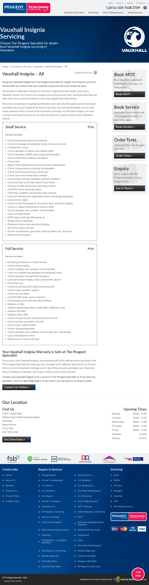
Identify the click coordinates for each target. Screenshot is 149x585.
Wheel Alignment (86, 551)
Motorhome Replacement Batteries (91, 523)
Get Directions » (14, 439)
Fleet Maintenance (113, 12)
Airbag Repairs (49, 475)
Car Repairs (47, 496)
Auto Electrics (85, 475)
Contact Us (140, 3)
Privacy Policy (13, 496)
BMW (117, 480)
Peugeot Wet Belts (87, 561)
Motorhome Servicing (89, 530)
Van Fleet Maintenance (89, 545)
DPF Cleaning (85, 506)
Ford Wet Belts (49, 561)
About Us (120, 3)
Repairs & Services (74, 12)
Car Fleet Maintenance (89, 491)
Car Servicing (84, 496)
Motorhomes (135, 12)
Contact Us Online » (17, 387)
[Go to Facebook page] (145, 7)
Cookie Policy (12, 501)
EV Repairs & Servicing (53, 512)
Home (111, 3)
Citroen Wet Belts (87, 556)
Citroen (117, 485)
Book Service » (125, 126)
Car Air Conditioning (52, 480)
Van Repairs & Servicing (54, 551)
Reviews (130, 3)
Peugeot (118, 491)
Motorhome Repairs (52, 522)
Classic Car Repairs (51, 501)
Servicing (93, 12)
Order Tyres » (124, 155)
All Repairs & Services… (89, 566)
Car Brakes (47, 485)
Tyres (80, 540)
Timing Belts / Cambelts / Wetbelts (55, 541)
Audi (116, 475)
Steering (46, 535)
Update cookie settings (13, 581)
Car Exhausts (48, 491)
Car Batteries (84, 480)
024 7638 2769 (123, 7)
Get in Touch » (125, 188)
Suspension (83, 535)
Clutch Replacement (88, 501)
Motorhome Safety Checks (55, 530)
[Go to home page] (26, 8)
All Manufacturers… (124, 506)
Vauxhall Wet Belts (51, 566)
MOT (80, 517)
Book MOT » (124, 94)
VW (116, 501)
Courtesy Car (48, 506)
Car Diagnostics (86, 485)
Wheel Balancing (50, 556)
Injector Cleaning (50, 517)
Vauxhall (118, 496)
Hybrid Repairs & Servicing (91, 512)
